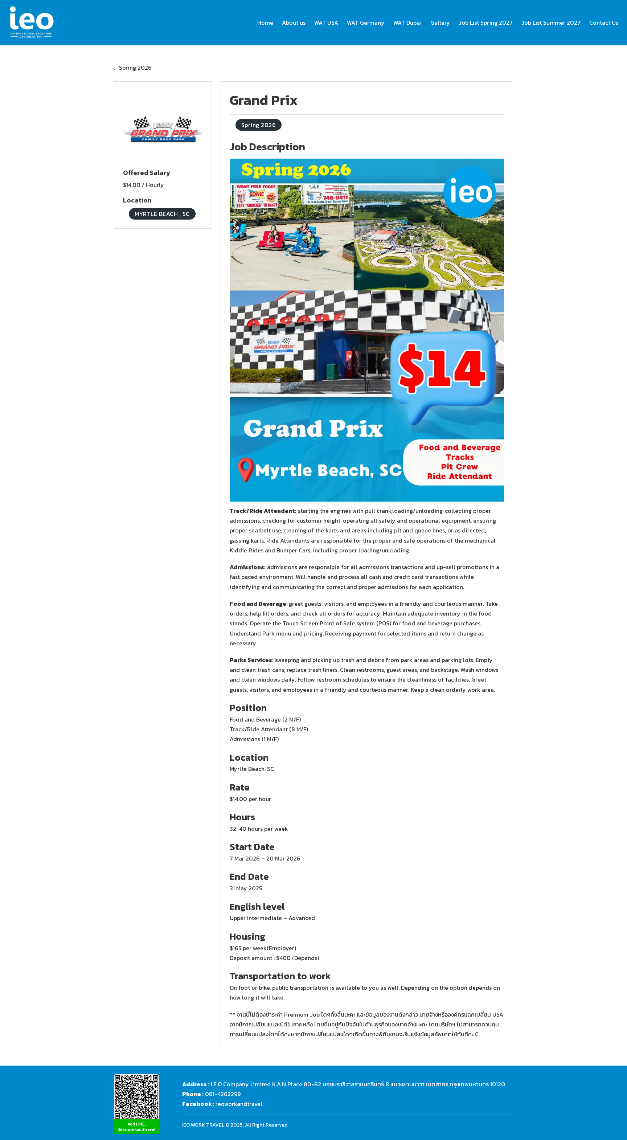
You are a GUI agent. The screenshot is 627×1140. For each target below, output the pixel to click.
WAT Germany (366, 22)
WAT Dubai (407, 22)
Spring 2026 (135, 67)
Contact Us (603, 22)
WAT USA (326, 22)
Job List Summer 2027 (551, 22)
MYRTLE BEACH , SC (162, 213)
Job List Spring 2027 (486, 22)
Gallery (440, 22)
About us (294, 22)
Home (265, 22)
